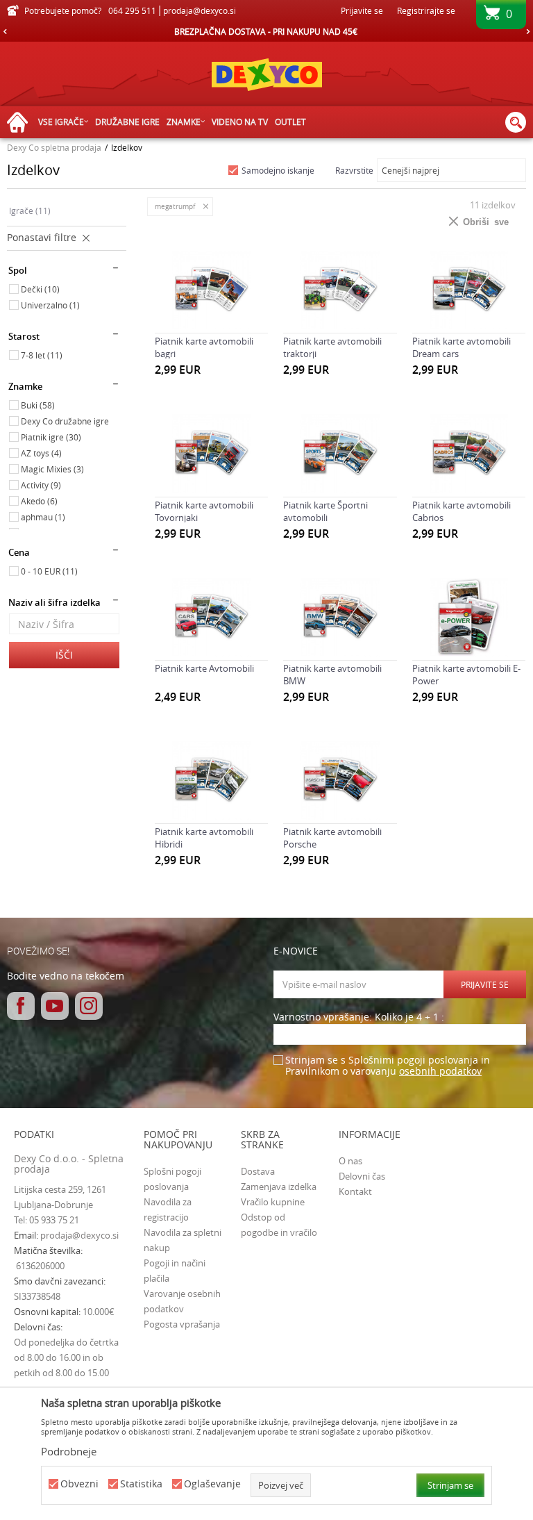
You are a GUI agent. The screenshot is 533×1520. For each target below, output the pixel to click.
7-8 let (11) (41, 355)
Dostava (258, 1171)
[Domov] (21, 122)
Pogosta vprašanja (182, 1324)
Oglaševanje (212, 1484)
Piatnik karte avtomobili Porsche (332, 837)
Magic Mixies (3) (52, 468)
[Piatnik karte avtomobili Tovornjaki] (211, 453)
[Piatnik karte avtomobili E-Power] (469, 617)
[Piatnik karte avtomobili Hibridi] (211, 780)
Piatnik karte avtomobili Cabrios (461, 511)
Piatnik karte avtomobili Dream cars (461, 347)
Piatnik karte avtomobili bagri (204, 347)
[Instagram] (89, 1006)
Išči (64, 654)
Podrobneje (68, 1451)
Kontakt (355, 1191)
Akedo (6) (39, 500)
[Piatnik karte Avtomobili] (211, 617)
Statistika (141, 1484)
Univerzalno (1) (50, 305)
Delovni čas (362, 1176)
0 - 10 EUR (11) (49, 571)
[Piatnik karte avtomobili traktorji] (340, 290)
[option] (266, 31)
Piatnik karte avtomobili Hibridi (204, 837)
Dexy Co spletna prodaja (54, 147)
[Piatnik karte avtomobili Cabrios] (469, 453)
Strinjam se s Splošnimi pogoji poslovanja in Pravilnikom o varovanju (387, 1066)
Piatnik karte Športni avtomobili (325, 511)
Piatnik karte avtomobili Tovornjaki (204, 511)
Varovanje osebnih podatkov (182, 1301)
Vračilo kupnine (273, 1202)
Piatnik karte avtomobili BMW (332, 674)
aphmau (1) (43, 516)
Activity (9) (41, 484)
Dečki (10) (40, 289)
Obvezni (79, 1484)
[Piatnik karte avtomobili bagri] (211, 290)
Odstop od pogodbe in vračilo (279, 1225)
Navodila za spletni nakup (182, 1240)
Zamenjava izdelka (278, 1186)
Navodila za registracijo (168, 1209)
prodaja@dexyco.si (79, 1235)
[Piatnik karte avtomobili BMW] (340, 617)
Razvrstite (354, 170)
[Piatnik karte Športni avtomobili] (340, 453)
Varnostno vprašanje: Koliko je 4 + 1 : (358, 1017)
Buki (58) (38, 405)
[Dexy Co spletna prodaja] (266, 74)
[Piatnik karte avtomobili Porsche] (340, 780)
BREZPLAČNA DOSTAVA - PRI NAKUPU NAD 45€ (265, 31)
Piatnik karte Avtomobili (204, 668)
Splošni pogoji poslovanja (172, 1179)
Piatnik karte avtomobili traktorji (332, 347)
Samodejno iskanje (278, 170)
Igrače (30, 210)
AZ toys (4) (41, 453)
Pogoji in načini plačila (174, 1270)
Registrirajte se (426, 10)
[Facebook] (21, 1006)
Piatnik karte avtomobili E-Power (466, 674)
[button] (515, 122)
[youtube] (55, 1006)
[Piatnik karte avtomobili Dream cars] (469, 290)
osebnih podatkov (440, 1070)
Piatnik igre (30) (51, 437)
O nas (350, 1161)
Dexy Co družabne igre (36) (65, 422)
